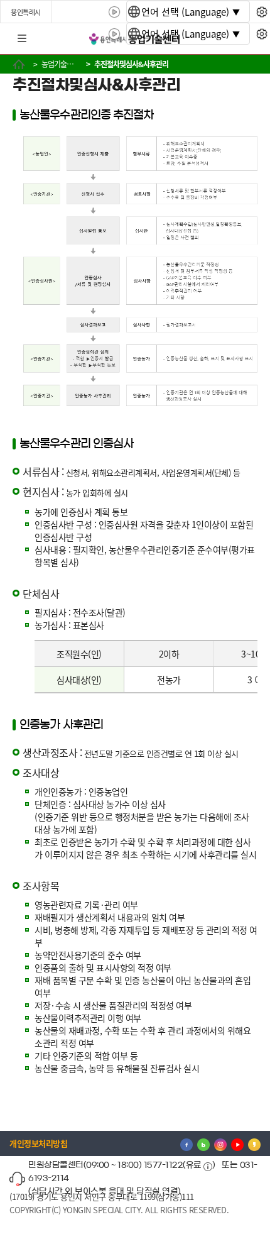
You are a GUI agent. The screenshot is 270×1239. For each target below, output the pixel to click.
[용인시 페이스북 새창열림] (186, 1143)
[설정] (261, 12)
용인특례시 (26, 12)
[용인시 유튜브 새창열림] (237, 1143)
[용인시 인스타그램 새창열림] (220, 1143)
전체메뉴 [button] (22, 39)
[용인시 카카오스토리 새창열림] (254, 1143)
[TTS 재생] (114, 12)
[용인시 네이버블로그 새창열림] (203, 1143)
